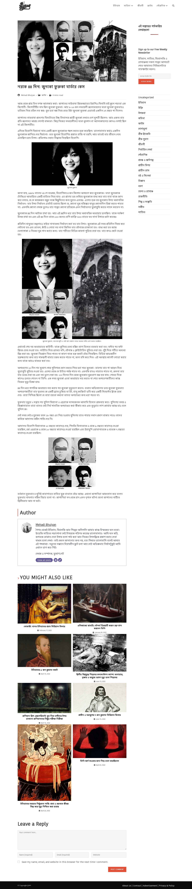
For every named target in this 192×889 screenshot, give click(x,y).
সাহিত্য (141, 212)
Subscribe (146, 81)
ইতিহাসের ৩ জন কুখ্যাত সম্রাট (44, 670)
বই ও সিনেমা (144, 175)
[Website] (60, 560)
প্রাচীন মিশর (144, 165)
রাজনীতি (142, 196)
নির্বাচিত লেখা (145, 149)
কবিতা (141, 118)
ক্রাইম (44, 95)
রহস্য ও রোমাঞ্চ (145, 191)
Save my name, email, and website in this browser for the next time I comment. (65, 862)
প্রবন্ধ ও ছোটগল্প (145, 160)
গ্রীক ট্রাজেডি (144, 134)
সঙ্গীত (141, 207)
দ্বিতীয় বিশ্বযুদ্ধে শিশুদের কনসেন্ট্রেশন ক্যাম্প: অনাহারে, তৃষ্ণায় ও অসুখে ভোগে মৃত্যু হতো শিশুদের (99, 676)
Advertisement (150, 885)
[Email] (56, 560)
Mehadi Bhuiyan (28, 95)
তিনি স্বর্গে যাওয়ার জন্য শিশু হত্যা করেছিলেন (99, 761)
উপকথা (142, 113)
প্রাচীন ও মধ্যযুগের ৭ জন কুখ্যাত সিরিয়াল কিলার (99, 715)
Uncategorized (146, 97)
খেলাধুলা (142, 128)
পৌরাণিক (142, 154)
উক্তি (140, 107)
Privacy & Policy (166, 885)
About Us (126, 885)
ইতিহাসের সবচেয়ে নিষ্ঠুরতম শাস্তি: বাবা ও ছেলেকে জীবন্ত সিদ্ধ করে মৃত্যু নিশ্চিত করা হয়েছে (44, 805)
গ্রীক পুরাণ (143, 139)
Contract (137, 885)
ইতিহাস (142, 102)
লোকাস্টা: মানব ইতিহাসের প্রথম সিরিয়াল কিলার (44, 626)
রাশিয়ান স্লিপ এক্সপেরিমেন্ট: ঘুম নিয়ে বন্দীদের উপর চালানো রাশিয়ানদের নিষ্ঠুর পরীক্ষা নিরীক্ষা (44, 717)
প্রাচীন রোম (143, 170)
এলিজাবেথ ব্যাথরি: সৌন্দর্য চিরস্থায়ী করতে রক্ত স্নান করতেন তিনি (100, 627)
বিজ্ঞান (141, 180)
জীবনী (141, 144)
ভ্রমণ (140, 186)
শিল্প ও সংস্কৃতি (145, 201)
